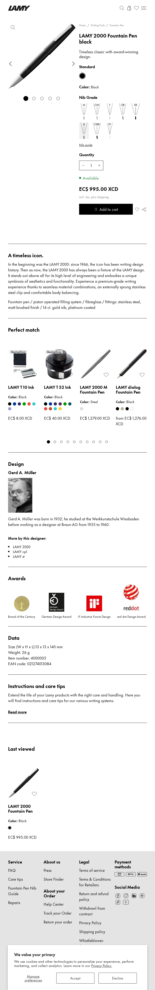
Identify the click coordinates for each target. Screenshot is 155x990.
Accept (75, 978)
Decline (117, 978)
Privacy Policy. (101, 965)
